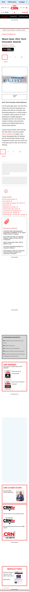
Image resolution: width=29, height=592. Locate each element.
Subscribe (6, 579)
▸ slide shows (10, 30)
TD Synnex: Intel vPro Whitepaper (12, 348)
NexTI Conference (8, 134)
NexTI (21, 203)
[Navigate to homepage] (14, 9)
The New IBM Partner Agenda (7, 491)
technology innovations (9, 203)
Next (6, 61)
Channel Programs (8, 34)
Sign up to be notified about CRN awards (12, 367)
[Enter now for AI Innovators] (8, 379)
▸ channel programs (21, 30)
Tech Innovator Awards (8, 199)
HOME (4, 30)
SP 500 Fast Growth (23, 16)
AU (8, 7)
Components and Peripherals (11, 211)
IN (5, 7)
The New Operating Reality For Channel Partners (13, 247)
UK (24, 7)
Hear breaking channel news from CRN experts (13, 527)
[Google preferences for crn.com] (8, 49)
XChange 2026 (13, 16)
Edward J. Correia (8, 45)
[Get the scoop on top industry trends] (9, 521)
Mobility (15, 212)
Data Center (6, 212)
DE (21, 7)
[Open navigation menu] (2, 12)
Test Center (6, 205)
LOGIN (23, 12)
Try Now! (21, 2)
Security (15, 214)
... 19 (21, 57)
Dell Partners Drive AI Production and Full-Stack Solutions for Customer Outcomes (13, 252)
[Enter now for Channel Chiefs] (8, 389)
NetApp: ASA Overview (10, 345)
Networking (6, 214)
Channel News (7, 209)
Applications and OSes (9, 207)
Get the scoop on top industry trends (13, 513)
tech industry (6, 201)
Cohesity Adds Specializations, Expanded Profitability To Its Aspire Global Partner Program (14, 232)
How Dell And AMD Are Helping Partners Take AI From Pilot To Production (13, 238)
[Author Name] (6, 171)
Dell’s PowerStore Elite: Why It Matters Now (13, 243)
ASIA (2, 7)
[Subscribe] (19, 583)
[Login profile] (27, 12)
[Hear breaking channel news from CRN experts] (9, 535)
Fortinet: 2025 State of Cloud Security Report (14, 351)
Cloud (17, 209)
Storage (23, 214)
